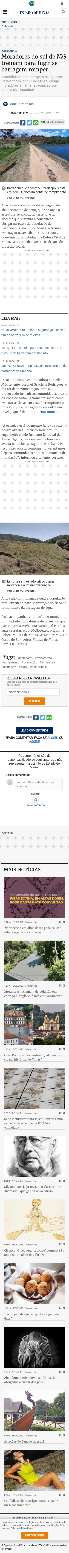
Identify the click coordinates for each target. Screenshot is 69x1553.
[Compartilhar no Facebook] (23, 123)
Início (4, 21)
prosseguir (34, 1535)
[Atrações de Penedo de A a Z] (34, 1410)
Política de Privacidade (22, 1528)
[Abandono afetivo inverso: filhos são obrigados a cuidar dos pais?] (34, 1347)
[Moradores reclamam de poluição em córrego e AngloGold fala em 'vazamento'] (34, 961)
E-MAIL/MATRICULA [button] (36, 805)
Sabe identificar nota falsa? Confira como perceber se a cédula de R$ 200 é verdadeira (33, 1123)
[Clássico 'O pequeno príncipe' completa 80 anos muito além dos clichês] (34, 1219)
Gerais (14, 21)
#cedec (23, 667)
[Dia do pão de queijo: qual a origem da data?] (34, 1283)
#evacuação (29, 662)
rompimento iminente (44, 412)
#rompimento (10, 662)
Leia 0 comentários (34, 730)
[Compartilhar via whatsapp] (36, 123)
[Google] (35, 800)
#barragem (9, 667)
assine (34, 741)
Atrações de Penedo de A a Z (24, 1441)
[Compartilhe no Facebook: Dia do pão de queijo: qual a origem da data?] (59, 1308)
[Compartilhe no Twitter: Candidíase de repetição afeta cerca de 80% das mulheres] (63, 1495)
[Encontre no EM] (63, 11)
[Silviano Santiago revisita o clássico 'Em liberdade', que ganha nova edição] (34, 1156)
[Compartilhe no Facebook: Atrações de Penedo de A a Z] (59, 1435)
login (54, 737)
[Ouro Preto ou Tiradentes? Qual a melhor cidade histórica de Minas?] (34, 1024)
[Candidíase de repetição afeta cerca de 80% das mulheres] (34, 1470)
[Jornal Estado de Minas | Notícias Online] (34, 13)
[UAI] (31, 3)
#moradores (25, 658)
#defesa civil (48, 662)
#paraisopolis (38, 667)
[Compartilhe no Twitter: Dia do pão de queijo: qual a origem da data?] (63, 1308)
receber (34, 701)
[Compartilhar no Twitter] (29, 123)
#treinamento (43, 658)
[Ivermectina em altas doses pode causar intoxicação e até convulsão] (34, 897)
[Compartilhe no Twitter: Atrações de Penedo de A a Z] (63, 1435)
